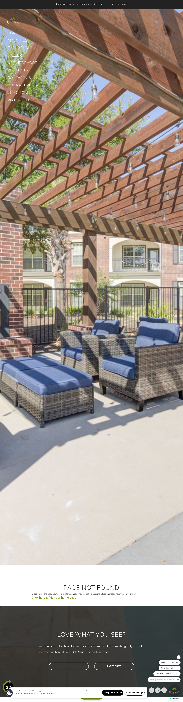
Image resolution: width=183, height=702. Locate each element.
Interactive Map (24, 85)
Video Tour (18, 92)
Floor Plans (20, 48)
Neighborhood (22, 63)
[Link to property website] (13, 20)
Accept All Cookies (112, 693)
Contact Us (19, 77)
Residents (17, 70)
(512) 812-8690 (119, 4)
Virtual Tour (20, 100)
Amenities (17, 40)
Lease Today (114, 666)
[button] (10, 693)
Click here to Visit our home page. (54, 597)
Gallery (15, 55)
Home (13, 33)
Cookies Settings (134, 693)
